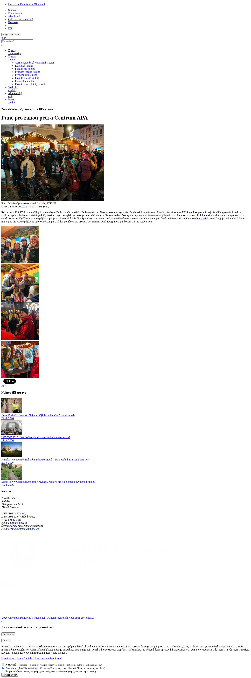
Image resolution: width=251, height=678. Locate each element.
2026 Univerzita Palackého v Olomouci (23, 617)
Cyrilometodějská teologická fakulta (34, 62)
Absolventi (14, 16)
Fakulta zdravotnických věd (30, 84)
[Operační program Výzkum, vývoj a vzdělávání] (21, 587)
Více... (6, 640)
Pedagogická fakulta (26, 74)
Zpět (3, 385)
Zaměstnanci (15, 13)
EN (10, 28)
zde (150, 221)
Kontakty (13, 22)
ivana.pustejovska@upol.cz (24, 528)
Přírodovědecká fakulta (27, 71)
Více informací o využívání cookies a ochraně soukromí (31, 658)
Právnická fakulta (24, 81)
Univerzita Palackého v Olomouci (26, 4)
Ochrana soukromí (57, 617)
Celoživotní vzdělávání (20, 19)
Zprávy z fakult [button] (12, 58)
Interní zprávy (12, 101)
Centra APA (201, 218)
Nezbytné (10, 664)
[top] (2, 621)
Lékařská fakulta (24, 65)
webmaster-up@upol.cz (81, 617)
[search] (2, 45)
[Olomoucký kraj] (13, 605)
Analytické (11, 668)
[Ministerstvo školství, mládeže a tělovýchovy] (7, 596)
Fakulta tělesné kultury (27, 77)
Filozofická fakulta (25, 68)
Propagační (11, 671)
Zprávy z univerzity (14, 52)
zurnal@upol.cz (18, 522)
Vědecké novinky (13, 89)
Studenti (12, 10)
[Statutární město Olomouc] (9, 614)
